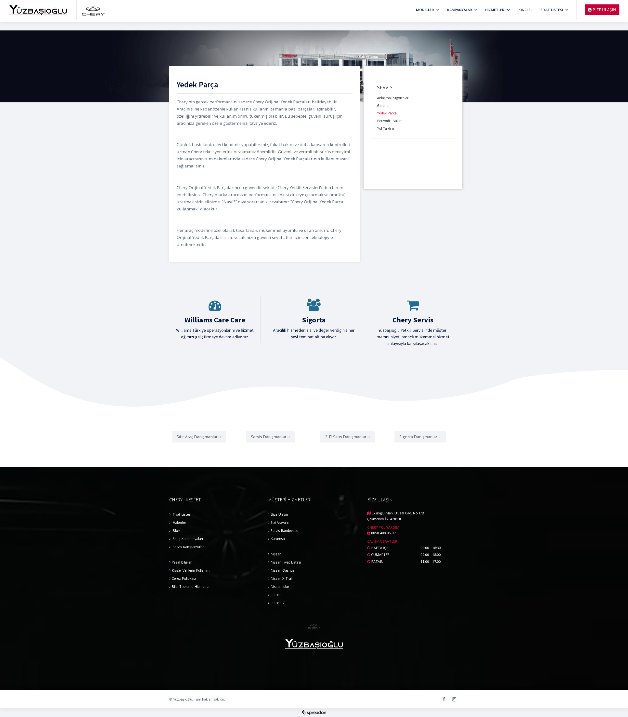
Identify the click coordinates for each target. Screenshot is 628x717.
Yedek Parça (387, 113)
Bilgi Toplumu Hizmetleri (191, 586)
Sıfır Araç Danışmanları (198, 437)
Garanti (383, 105)
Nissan (276, 554)
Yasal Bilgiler (182, 562)
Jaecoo (276, 594)
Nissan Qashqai (283, 570)
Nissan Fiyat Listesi (286, 562)
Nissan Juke (280, 586)
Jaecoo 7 (278, 602)
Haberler (179, 522)
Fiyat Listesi (181, 514)
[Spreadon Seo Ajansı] (314, 712)
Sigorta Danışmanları (419, 437)
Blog (176, 530)
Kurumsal (278, 538)
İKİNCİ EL (525, 9)
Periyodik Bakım (390, 120)
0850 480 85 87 (383, 533)
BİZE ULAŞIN (604, 10)
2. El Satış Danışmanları (346, 437)
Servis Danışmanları (269, 437)
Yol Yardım (385, 128)
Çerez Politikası (184, 578)
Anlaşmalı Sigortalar (392, 98)
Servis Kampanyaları (189, 546)
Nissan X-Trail (281, 578)
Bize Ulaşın (279, 514)
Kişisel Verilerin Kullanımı (191, 570)
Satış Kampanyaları (188, 538)
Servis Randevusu (284, 530)
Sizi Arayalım (280, 522)
